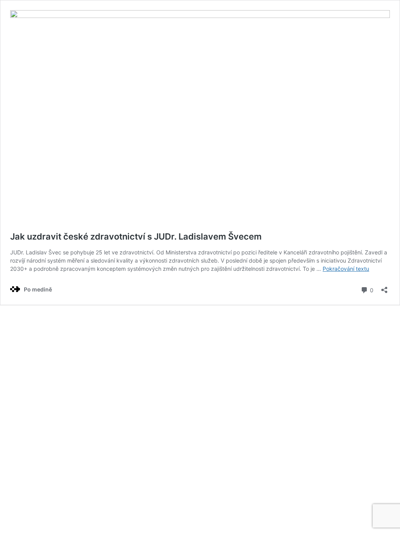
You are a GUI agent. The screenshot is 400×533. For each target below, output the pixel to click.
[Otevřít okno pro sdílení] (384, 287)
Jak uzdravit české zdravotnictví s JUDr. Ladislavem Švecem (136, 236)
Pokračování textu (346, 268)
